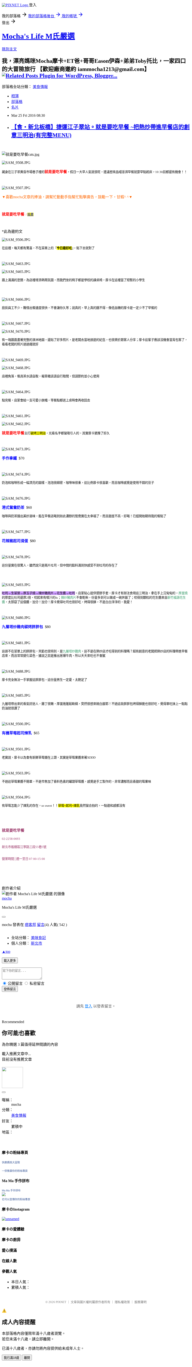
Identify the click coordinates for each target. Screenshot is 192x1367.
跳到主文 (9, 49)
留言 (40, 925)
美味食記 (38, 938)
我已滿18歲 (11, 1358)
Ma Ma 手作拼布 (11, 1190)
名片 (15, 107)
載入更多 (10, 960)
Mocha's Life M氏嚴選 (38, 36)
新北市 (36, 943)
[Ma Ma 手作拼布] (4, 1195)
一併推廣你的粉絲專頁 (15, 1170)
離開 (27, 1358)
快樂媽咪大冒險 (11, 1162)
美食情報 (40, 87)
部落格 (16, 102)
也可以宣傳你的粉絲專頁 (16, 1199)
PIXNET (61, 1302)
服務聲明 (140, 1302)
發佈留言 (10, 989)
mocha (7, 898)
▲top (6, 952)
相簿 (15, 96)
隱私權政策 (122, 1302)
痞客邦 (30, 925)
